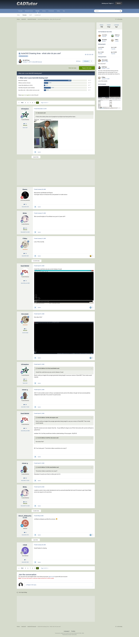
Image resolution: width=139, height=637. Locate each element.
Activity (44, 11)
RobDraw (117, 35)
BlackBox (104, 39)
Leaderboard (38, 15)
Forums (37, 11)
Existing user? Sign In (107, 3)
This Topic (114, 11)
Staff (30, 15)
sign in (23, 95)
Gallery (58, 11)
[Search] (120, 11)
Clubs (18, 15)
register (28, 95)
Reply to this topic (87, 68)
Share (78, 61)
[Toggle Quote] (36, 112)
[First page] (19, 103)
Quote (39, 152)
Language (66, 631)
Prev (22, 102)
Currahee (104, 35)
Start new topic (72, 68)
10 (37, 102)
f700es (116, 39)
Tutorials (20, 11)
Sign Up (118, 3)
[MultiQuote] (35, 152)
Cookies (73, 631)
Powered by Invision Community (69, 634)
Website (25, 125)
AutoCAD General (37, 62)
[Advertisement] (56, 35)
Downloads (51, 11)
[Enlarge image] (46, 134)
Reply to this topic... (32, 584)
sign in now (51, 576)
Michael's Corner (29, 11)
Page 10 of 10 (44, 102)
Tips (64, 11)
